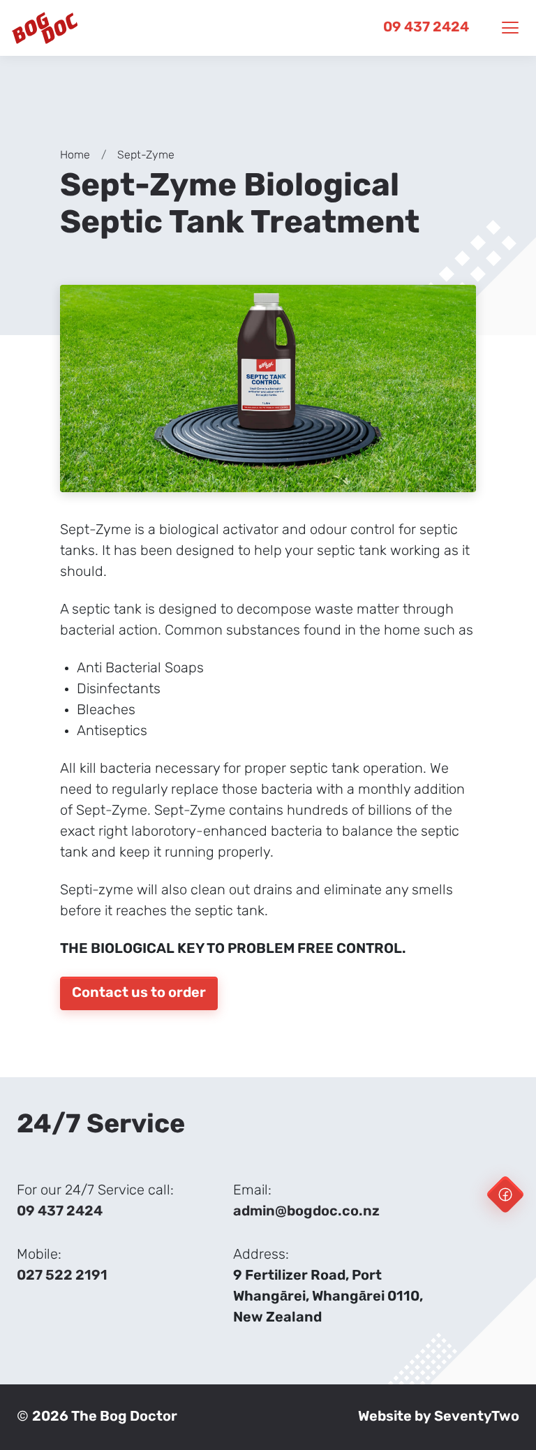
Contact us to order (139, 993)
